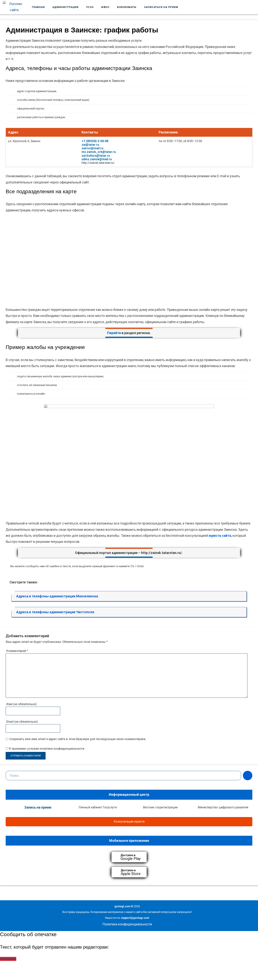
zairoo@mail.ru (92, 148)
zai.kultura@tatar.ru (96, 155)
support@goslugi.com (135, 917)
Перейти (114, 333)
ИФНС (105, 7)
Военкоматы (126, 7)
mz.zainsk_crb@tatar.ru (99, 152)
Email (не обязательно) (22, 721)
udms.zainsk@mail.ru (97, 159)
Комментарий (17, 651)
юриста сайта (220, 536)
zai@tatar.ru (90, 144)
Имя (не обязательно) (21, 704)
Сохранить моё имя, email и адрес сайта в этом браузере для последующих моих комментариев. (77, 739)
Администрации (65, 7)
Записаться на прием (161, 7)
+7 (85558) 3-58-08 (95, 141)
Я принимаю (46, 748)
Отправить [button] (8, 959)
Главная (38, 7)
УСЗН (90, 7)
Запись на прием (37, 807)
